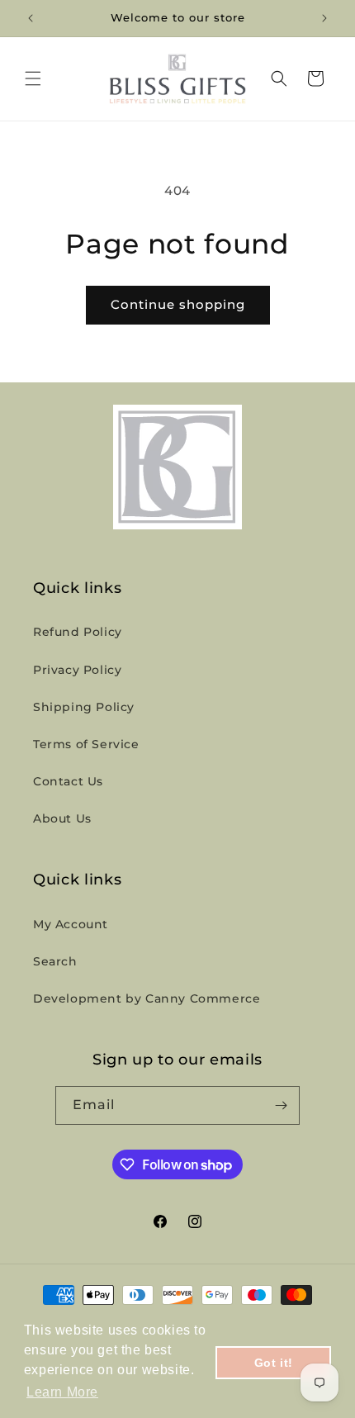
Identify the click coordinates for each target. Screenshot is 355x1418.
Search (55, 961)
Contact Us (68, 781)
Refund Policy (77, 631)
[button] (33, 78)
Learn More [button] (62, 1392)
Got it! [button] (273, 1362)
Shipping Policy (84, 707)
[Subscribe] (281, 1105)
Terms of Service (86, 744)
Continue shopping (178, 304)
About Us (62, 818)
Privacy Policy (77, 669)
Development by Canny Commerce (146, 998)
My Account (70, 924)
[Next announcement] (324, 18)
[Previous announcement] (30, 18)
